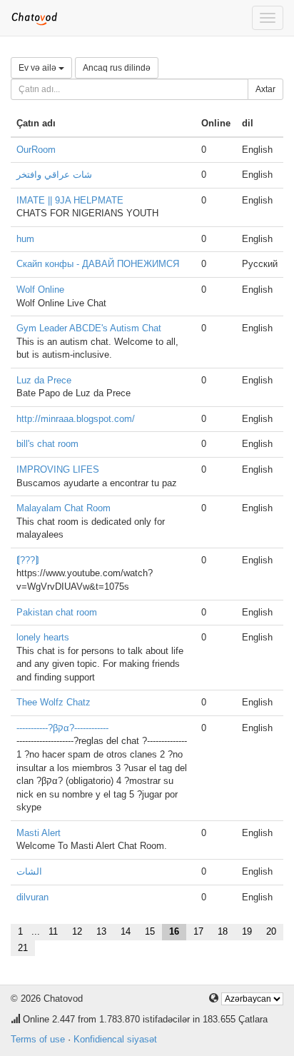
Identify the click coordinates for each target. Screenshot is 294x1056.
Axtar (265, 89)
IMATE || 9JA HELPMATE (69, 200)
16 (174, 931)
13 (101, 931)
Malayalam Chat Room (63, 508)
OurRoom (36, 149)
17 (198, 931)
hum (25, 238)
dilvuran (32, 897)
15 (150, 931)
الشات (29, 871)
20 (271, 931)
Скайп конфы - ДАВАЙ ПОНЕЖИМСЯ (97, 263)
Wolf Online (40, 289)
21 (23, 947)
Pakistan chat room (56, 612)
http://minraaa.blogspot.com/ (75, 418)
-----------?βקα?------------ (62, 728)
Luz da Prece (43, 380)
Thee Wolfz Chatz (53, 702)
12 (77, 931)
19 (247, 931)
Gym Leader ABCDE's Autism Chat (88, 328)
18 (223, 931)
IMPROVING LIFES (57, 469)
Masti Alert (38, 833)
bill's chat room (47, 443)
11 (53, 931)
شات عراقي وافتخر (54, 174)
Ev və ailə (39, 68)
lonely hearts (42, 637)
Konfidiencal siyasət (115, 1039)
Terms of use (38, 1039)
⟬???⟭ (27, 560)
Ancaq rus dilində (117, 68)
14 (126, 931)
